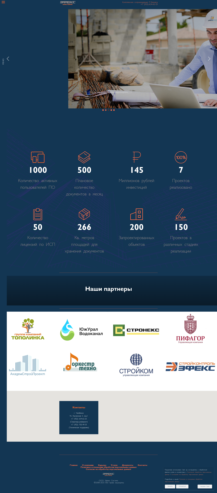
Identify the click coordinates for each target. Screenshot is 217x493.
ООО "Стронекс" (135, 332)
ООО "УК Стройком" (135, 368)
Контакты (142, 465)
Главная (73, 465)
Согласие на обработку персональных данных (108, 469)
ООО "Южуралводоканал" (81, 332)
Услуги (114, 465)
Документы (127, 465)
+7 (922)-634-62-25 (149, 4)
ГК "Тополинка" (27, 332)
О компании (87, 465)
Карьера (102, 465)
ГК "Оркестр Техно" (81, 368)
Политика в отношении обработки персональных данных (109, 467)
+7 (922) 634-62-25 (79, 419)
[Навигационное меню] (3, 2)
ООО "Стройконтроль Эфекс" (190, 368)
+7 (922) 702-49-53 (79, 425)
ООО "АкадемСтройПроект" (27, 368)
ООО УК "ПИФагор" (189, 332)
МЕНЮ (3, 62)
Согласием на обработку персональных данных (187, 474)
